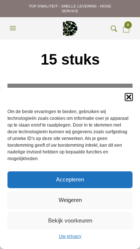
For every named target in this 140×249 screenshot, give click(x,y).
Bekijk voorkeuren (70, 220)
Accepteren (70, 179)
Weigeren (70, 200)
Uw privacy (70, 236)
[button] (129, 97)
